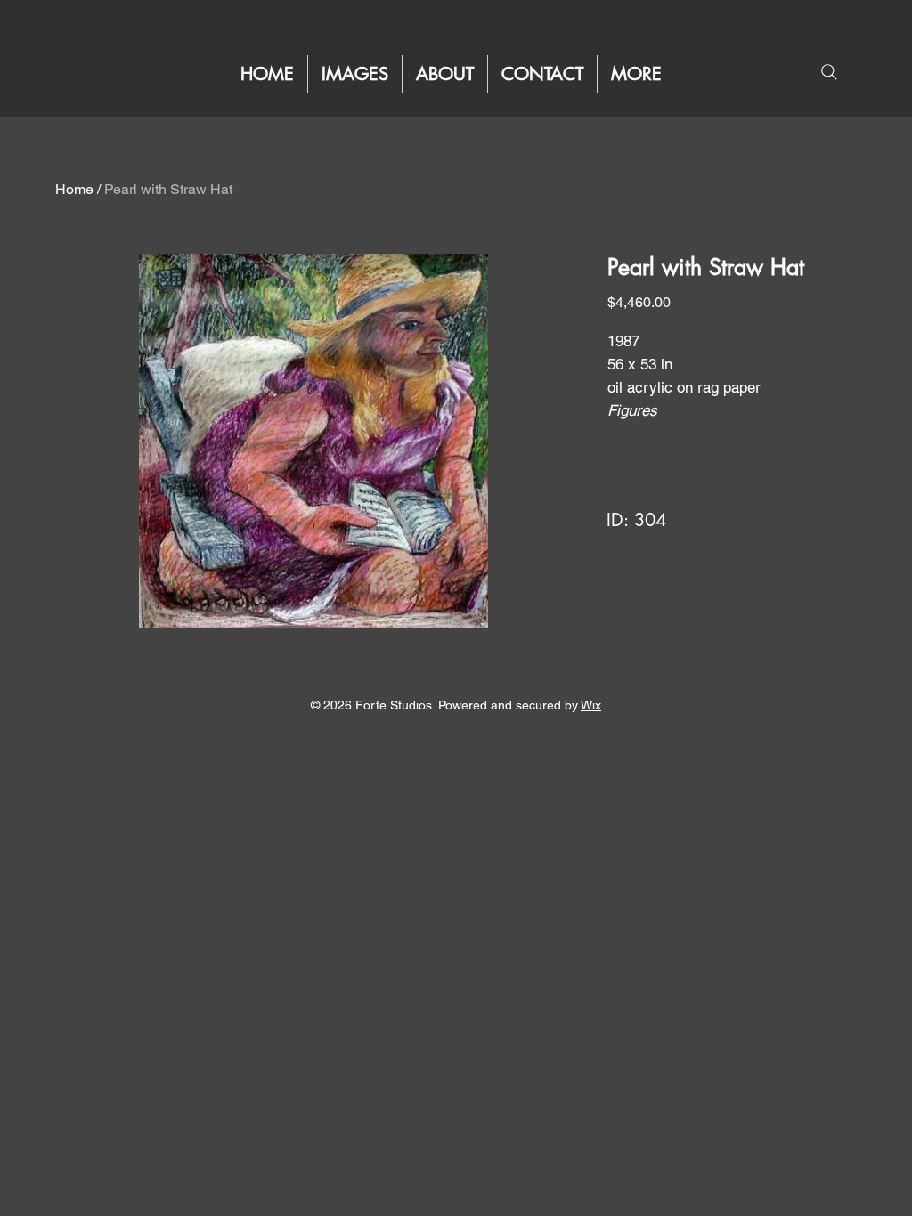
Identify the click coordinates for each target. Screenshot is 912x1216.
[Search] (829, 71)
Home (74, 189)
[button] (636, 74)
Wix (591, 705)
